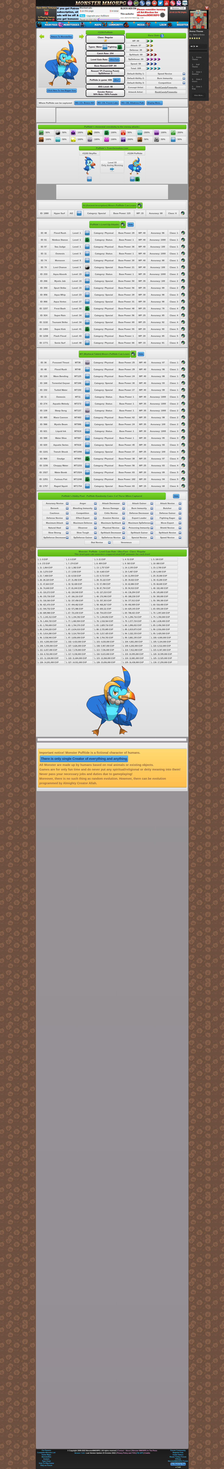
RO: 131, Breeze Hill (84, 103)
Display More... (155, 103)
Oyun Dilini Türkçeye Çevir (46, 9)
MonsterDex (46, 1457)
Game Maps (46, 1455)
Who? (116, 80)
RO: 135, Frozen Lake (108, 103)
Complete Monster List (46, 1452)
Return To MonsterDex (61, 37)
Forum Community (178, 1450)
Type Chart (46, 1461)
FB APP (140, 1453)
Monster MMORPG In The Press (144, 1450)
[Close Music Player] (206, 8)
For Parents (46, 1450)
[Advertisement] (112, 14)
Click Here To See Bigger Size (62, 90)
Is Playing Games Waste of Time (46, 18)
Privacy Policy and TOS (126, 1453)
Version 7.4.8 (178, 8)
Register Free (178, 1452)
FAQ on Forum (46, 1465)
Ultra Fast (114, 59)
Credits (147, 1453)
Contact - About (124, 1450)
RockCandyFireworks (166, 87)
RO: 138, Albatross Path (132, 103)
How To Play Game (46, 1463)
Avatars (46, 1459)
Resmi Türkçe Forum (178, 1457)
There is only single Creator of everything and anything (84, 759)
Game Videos (178, 1455)
